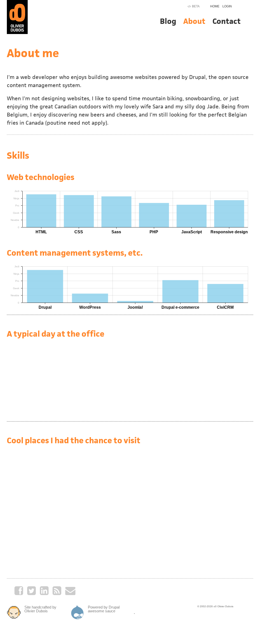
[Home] (17, 16)
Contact (227, 21)
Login (227, 6)
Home (214, 6)
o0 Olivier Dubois (223, 606)
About (194, 21)
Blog (168, 21)
